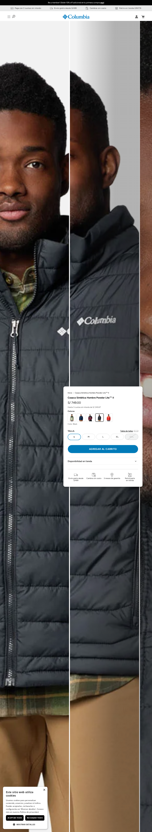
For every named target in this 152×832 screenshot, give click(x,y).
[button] (25, 824)
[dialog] (25, 808)
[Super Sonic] (108, 417)
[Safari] (72, 417)
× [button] (44, 790)
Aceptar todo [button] (15, 818)
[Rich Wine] (90, 417)
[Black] (99, 417)
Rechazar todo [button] (35, 818)
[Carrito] (143, 16)
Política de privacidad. (29, 812)
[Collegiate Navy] (81, 417)
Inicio (70, 393)
